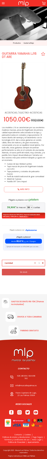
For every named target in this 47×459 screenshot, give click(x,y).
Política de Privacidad (16, 442)
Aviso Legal (36, 439)
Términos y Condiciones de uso (17, 439)
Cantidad (9, 263)
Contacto (18, 434)
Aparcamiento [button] (33, 442)
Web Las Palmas (29, 456)
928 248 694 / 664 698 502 (26, 377)
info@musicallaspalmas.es (26, 385)
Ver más (31, 216)
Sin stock (23, 272)
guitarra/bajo (29, 43)
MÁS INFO (24, 189)
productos (17, 43)
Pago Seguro (37, 437)
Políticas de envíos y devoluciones (16, 437)
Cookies (27, 434)
